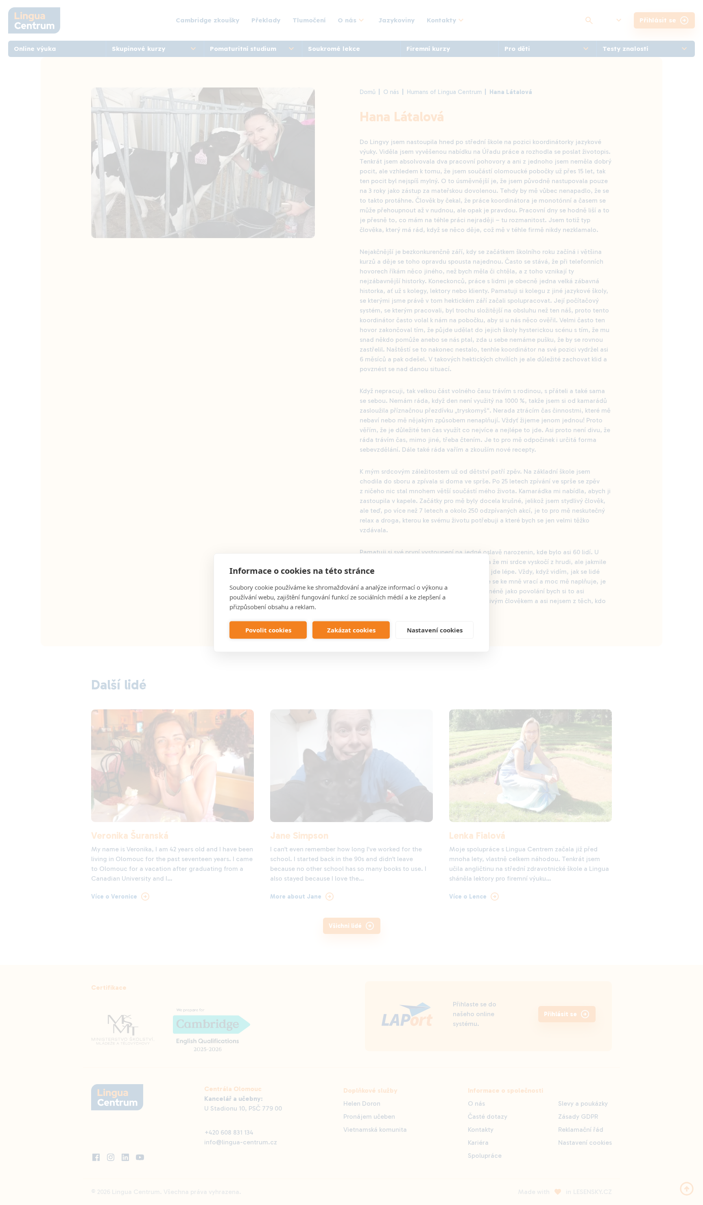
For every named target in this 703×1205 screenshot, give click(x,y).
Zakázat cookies (351, 630)
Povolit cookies (268, 630)
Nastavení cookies (435, 630)
